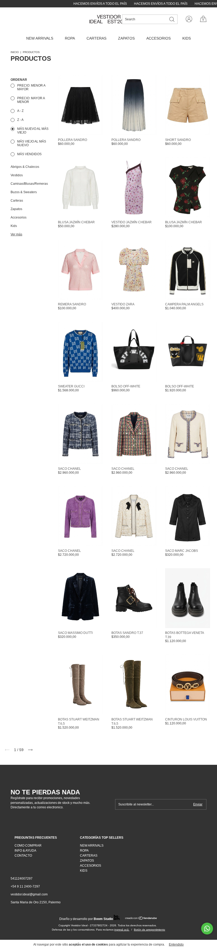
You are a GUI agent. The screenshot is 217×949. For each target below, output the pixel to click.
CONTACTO (23, 855)
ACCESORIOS (158, 38)
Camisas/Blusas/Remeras (29, 184)
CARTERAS (96, 38)
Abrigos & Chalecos (25, 167)
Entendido (176, 944)
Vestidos (17, 175)
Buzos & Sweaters (24, 192)
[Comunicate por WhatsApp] (207, 928)
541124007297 (22, 878)
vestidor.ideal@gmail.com (29, 894)
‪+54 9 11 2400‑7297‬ (25, 886)
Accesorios (18, 217)
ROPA (70, 38)
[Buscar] (172, 19)
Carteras (17, 200)
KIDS (186, 38)
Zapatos (16, 209)
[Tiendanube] (141, 919)
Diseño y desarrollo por (86, 919)
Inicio (15, 52)
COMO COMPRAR (28, 845)
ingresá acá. (121, 929)
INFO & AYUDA (25, 850)
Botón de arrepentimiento (149, 929)
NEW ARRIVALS (39, 38)
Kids (14, 226)
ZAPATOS (126, 38)
